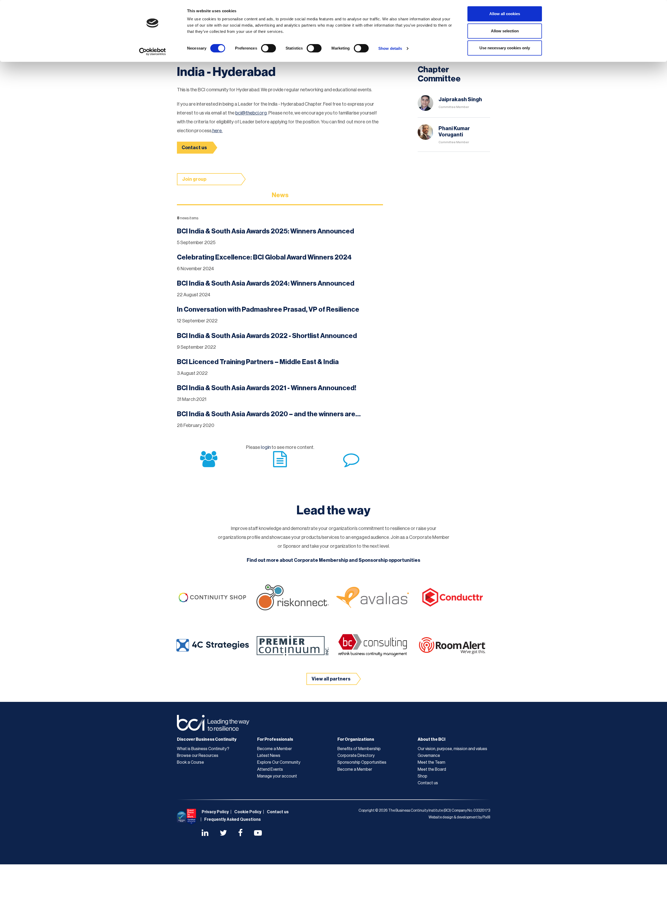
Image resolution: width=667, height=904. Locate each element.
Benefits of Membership (359, 749)
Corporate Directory (356, 756)
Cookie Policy (247, 812)
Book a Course (190, 762)
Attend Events (270, 769)
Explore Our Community (278, 762)
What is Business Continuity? (203, 749)
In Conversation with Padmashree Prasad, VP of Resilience (268, 309)
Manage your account (277, 776)
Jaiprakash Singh (460, 99)
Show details (390, 48)
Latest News (268, 756)
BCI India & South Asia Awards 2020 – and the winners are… (269, 414)
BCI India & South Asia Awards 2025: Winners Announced (265, 231)
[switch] (268, 48)
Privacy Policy (215, 812)
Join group (194, 179)
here (217, 130)
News (280, 195)
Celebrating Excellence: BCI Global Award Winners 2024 (264, 257)
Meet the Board (432, 769)
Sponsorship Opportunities (361, 762)
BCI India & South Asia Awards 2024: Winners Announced (265, 283)
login (266, 447)
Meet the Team (431, 762)
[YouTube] (258, 833)
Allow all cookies (504, 13)
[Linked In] (205, 833)
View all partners (331, 679)
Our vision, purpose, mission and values (452, 749)
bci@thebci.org (251, 113)
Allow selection (505, 31)
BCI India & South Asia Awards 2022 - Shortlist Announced (267, 336)
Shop (422, 776)
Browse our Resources (197, 756)
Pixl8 (486, 817)
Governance (429, 756)
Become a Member (274, 749)
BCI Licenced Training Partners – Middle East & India (258, 362)
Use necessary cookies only (504, 48)
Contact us (194, 147)
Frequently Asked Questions (232, 819)
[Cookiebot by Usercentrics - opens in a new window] (152, 52)
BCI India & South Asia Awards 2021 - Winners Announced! (266, 388)
